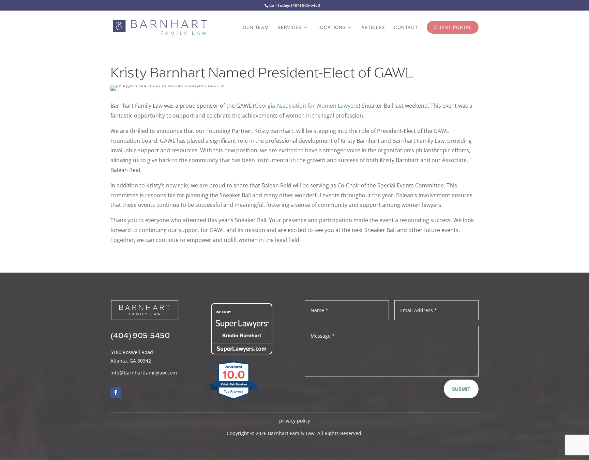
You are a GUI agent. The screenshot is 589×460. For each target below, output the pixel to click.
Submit (461, 389)
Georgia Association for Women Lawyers (307, 105)
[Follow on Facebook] (115, 392)
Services (290, 27)
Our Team (256, 27)
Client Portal (453, 27)
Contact (406, 27)
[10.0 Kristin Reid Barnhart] (234, 399)
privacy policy (294, 420)
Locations (331, 27)
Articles (373, 27)
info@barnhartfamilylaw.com (143, 372)
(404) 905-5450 (305, 5)
